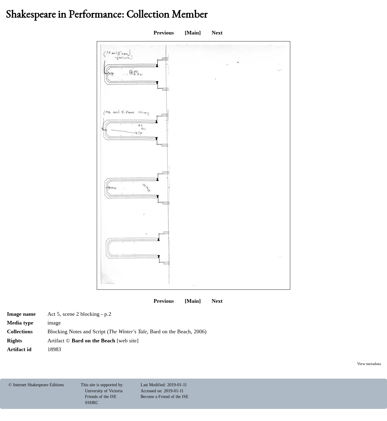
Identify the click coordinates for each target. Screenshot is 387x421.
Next (217, 33)
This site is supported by (101, 385)
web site (128, 341)
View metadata (369, 364)
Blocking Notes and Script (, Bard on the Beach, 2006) (127, 331)
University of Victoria (103, 391)
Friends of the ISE (101, 396)
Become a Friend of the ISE (165, 396)
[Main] (193, 33)
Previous (164, 33)
